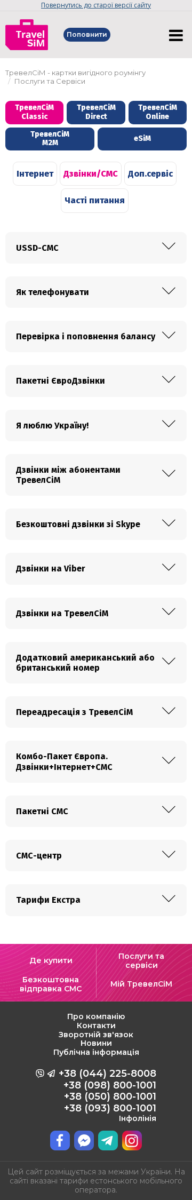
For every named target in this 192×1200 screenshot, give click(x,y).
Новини (96, 1043)
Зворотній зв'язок (96, 1034)
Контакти (96, 1025)
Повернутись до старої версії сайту (96, 5)
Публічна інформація (96, 1052)
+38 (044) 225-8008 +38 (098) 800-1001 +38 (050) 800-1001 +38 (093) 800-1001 (107, 1095)
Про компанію (96, 1016)
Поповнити (87, 34)
